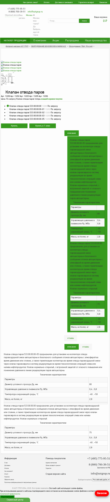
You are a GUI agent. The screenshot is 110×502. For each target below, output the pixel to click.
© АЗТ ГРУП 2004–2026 (21, 488)
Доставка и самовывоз (64, 2)
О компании (39, 40)
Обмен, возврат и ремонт (53, 465)
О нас (6, 463)
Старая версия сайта (56, 474)
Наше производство (96, 40)
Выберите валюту (85, 480)
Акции (55, 40)
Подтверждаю (7, 497)
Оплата (46, 2)
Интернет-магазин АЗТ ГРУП (17, 46)
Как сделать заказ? (30, 2)
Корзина (6, 477)
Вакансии (103, 2)
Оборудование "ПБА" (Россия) (81, 46)
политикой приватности (10, 494)
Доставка (7, 465)
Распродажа (72, 40)
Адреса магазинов (51, 463)
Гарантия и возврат (86, 2)
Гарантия (48, 468)
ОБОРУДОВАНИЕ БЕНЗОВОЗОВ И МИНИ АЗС (48, 46)
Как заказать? (8, 471)
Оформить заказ (9, 479)
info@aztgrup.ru (35, 11)
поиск (84, 21)
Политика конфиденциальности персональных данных (20, 482)
